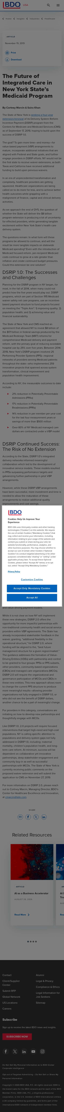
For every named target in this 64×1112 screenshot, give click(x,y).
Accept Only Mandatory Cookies (32, 588)
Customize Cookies (32, 579)
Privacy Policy (14, 571)
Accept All (32, 597)
